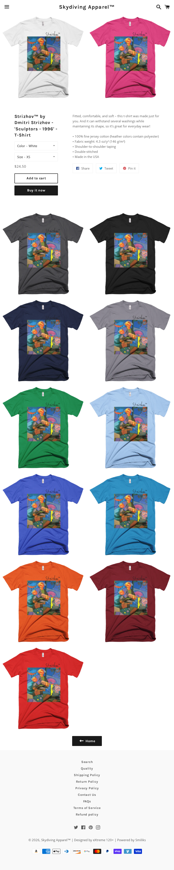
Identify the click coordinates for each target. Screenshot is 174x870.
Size (20, 157)
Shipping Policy (87, 775)
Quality (87, 768)
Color (21, 146)
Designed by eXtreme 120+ (94, 840)
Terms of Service (87, 808)
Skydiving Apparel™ (87, 7)
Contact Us (87, 795)
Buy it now (36, 190)
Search (87, 762)
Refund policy (87, 814)
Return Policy (87, 782)
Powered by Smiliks (131, 840)
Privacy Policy (87, 788)
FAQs (87, 801)
